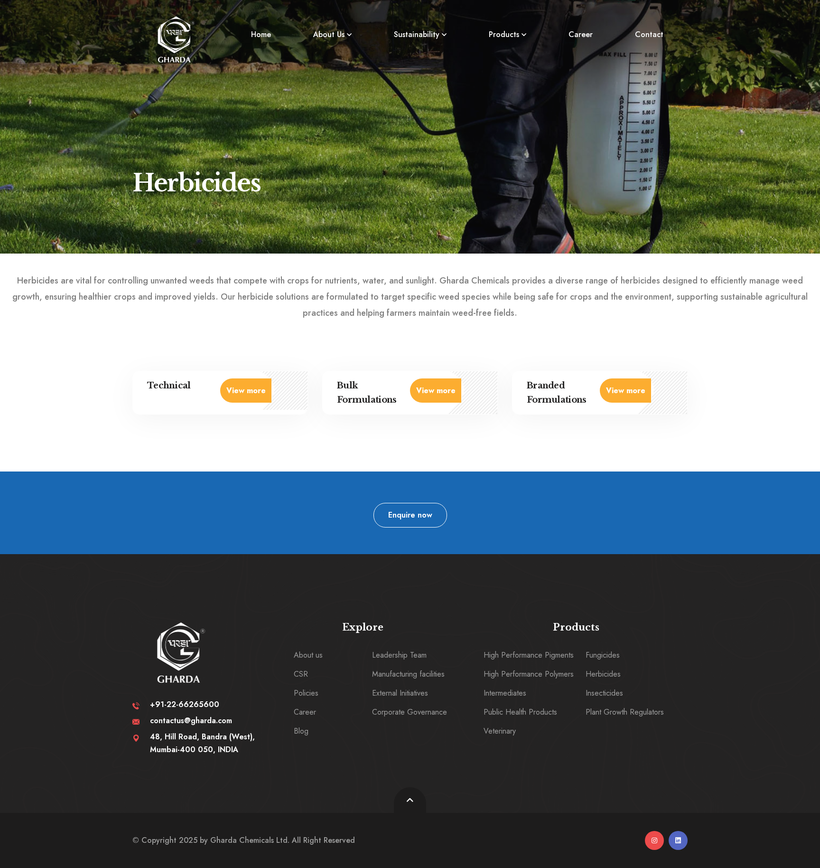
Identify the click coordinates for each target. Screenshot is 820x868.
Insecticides (604, 693)
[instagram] (654, 840)
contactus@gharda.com (191, 720)
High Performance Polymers (529, 674)
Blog (301, 731)
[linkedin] (678, 840)
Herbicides (603, 674)
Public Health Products (520, 712)
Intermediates (505, 693)
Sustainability (416, 34)
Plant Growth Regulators (625, 712)
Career (580, 34)
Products (504, 34)
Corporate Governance (409, 712)
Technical (169, 385)
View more (246, 390)
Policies (306, 693)
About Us (329, 34)
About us (308, 655)
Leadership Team (399, 655)
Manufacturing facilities (408, 674)
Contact (649, 34)
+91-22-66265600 (184, 704)
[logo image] (175, 39)
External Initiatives (400, 693)
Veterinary (500, 731)
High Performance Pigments (529, 655)
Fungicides (603, 655)
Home (261, 34)
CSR (301, 674)
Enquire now (410, 514)
